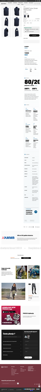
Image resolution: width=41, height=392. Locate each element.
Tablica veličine (38, 18)
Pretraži (21, 368)
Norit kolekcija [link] (19, 277)
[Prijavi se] (18, 383)
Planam (24, 6)
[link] (31, 368)
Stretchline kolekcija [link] (35, 269)
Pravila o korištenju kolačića (14, 373)
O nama (12, 368)
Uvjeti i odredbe (13, 372)
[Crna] (28, 16)
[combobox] (4, 1)
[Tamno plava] (25, 16)
